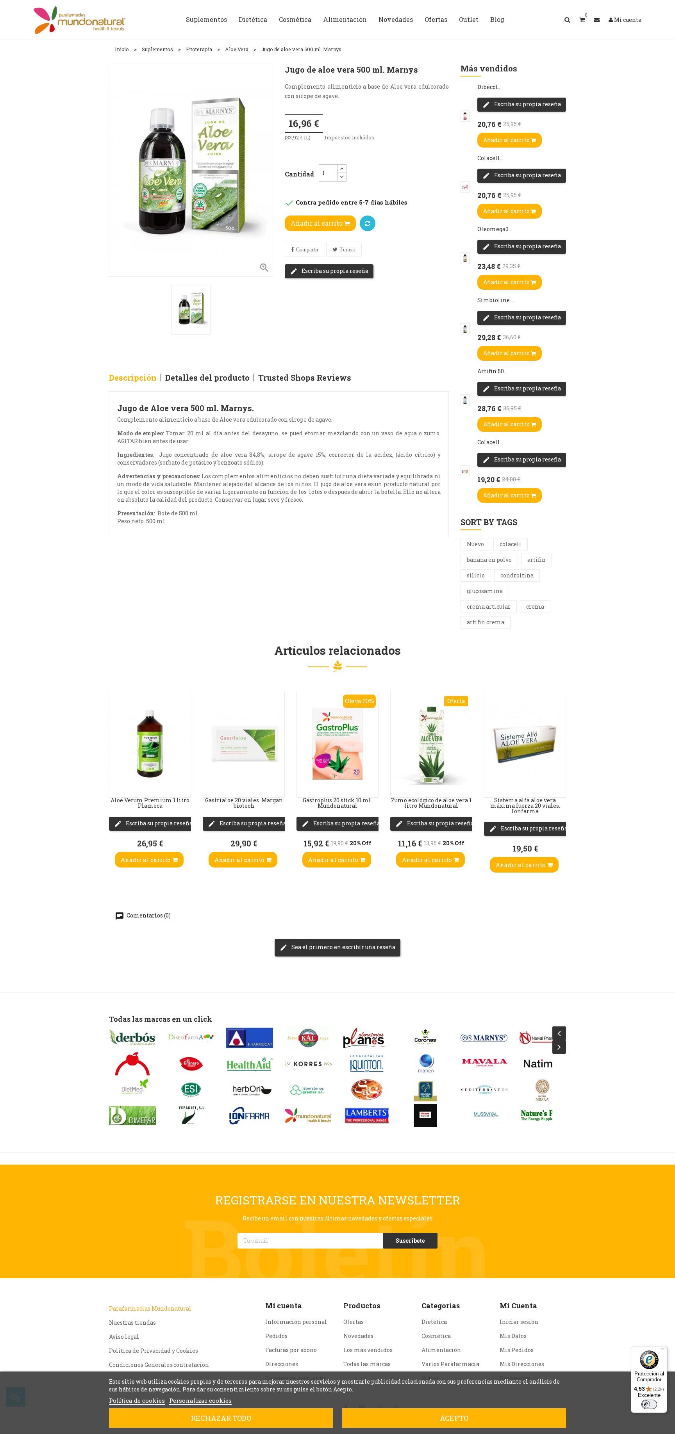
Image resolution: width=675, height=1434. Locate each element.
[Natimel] (542, 1063)
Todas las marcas (367, 1364)
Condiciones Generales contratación (159, 1364)
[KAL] (308, 1037)
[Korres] (308, 1063)
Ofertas (353, 1321)
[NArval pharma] (542, 1037)
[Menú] (662, 1351)
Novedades (358, 1336)
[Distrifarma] (191, 1037)
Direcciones (281, 1364)
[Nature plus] (542, 1115)
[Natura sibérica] (542, 1089)
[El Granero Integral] (191, 1063)
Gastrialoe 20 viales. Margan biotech (244, 802)
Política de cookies (137, 1400)
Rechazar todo (221, 1418)
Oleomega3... (494, 229)
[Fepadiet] (191, 1115)
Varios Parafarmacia (450, 1364)
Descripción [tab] (133, 377)
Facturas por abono (291, 1350)
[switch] (649, 1404)
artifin (536, 559)
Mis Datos (513, 1336)
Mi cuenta (283, 1305)
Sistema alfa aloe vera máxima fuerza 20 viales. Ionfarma (525, 805)
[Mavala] (484, 1063)
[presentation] (559, 1033)
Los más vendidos (368, 1350)
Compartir (307, 250)
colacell (510, 544)
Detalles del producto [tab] (207, 377)
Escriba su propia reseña (334, 270)
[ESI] (191, 1089)
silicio (476, 575)
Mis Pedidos (517, 1350)
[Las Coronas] (425, 1037)
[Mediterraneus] (484, 1089)
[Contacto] (597, 19)
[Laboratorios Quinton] (366, 1063)
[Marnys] (484, 1037)
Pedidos (276, 1336)
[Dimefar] (132, 1115)
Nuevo (475, 544)
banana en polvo (489, 559)
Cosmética (436, 1336)
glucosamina (485, 591)
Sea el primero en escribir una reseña (342, 947)
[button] (582, 19)
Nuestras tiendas (132, 1322)
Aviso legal (124, 1336)
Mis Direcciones (522, 1364)
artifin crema (485, 622)
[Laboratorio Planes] (366, 1037)
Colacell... (490, 158)
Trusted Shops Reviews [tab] (304, 377)
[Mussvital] (484, 1115)
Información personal (296, 1321)
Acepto (454, 1418)
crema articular (489, 606)
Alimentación (441, 1350)
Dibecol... (489, 87)
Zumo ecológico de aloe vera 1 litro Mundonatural (431, 802)
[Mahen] (425, 1063)
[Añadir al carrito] (117, 781)
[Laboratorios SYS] (366, 1089)
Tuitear (347, 250)
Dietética (434, 1321)
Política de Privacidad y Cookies (153, 1350)
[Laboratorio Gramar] (308, 1089)
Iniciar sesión (519, 1321)
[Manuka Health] (425, 1089)
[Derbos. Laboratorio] (132, 1037)
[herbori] (249, 1089)
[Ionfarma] (249, 1115)
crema (535, 606)
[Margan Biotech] (425, 1115)
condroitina (517, 575)
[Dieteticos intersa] (132, 1063)
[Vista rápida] (117, 735)
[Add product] (367, 223)
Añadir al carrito (317, 223)
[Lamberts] (366, 1115)
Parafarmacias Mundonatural (150, 1308)
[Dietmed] (132, 1089)
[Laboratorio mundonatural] (308, 1115)
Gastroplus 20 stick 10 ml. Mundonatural (337, 802)
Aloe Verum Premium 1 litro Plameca (150, 802)
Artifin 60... (492, 371)
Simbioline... (495, 300)
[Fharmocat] (249, 1037)
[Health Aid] (249, 1063)
